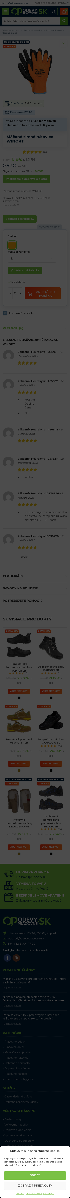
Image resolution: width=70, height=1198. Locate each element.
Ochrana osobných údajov (40, 1193)
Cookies (20, 1193)
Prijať (35, 1175)
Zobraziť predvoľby (35, 1185)
